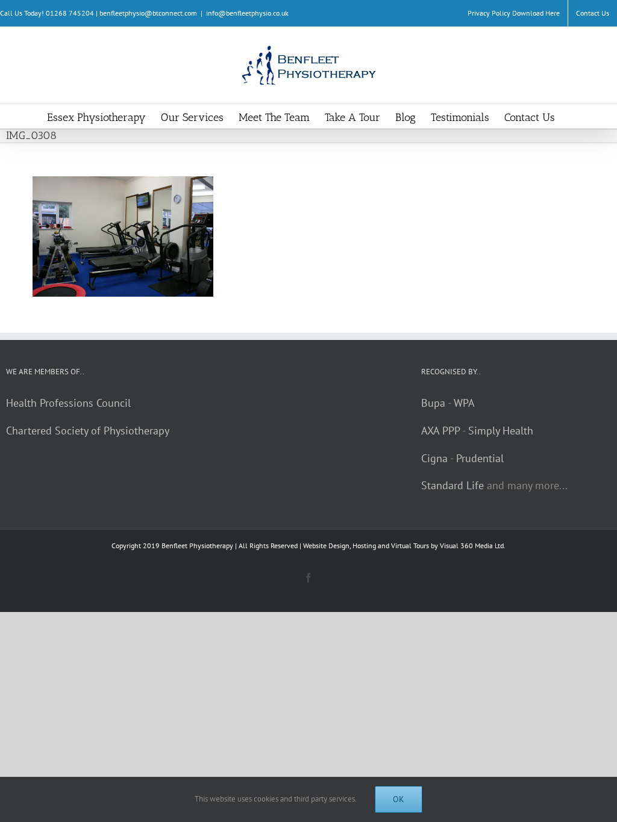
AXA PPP (440, 430)
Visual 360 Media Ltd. (473, 545)
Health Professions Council (68, 403)
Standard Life (452, 485)
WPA (464, 403)
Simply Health (500, 430)
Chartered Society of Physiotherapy (87, 430)
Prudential (480, 458)
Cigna (434, 458)
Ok (398, 799)
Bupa (433, 403)
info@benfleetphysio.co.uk (247, 12)
